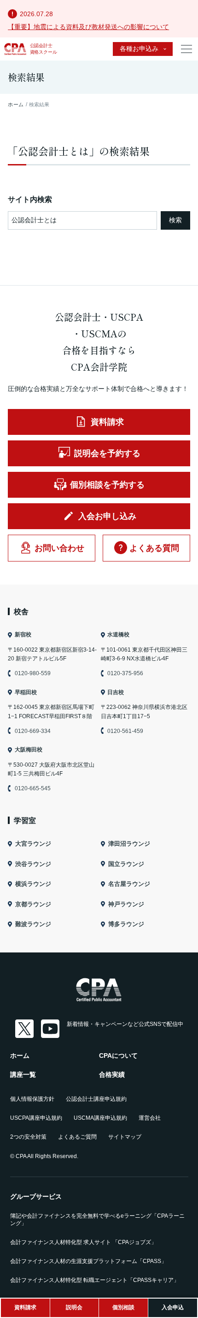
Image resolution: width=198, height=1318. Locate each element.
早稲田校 (25, 692)
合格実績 (112, 1074)
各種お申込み (139, 48)
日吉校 (115, 692)
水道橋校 (118, 634)
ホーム (19, 1055)
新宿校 (23, 634)
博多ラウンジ (126, 924)
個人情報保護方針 (32, 1099)
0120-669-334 (32, 731)
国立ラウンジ (126, 863)
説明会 (74, 1307)
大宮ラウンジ (33, 843)
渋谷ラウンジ (33, 863)
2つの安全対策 (28, 1137)
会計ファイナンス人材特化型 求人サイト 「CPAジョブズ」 (83, 1242)
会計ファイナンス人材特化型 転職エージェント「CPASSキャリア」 (94, 1280)
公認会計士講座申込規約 (96, 1099)
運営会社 (150, 1118)
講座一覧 (23, 1074)
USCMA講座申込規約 (100, 1118)
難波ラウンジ (33, 924)
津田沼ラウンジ (129, 843)
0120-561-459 (125, 731)
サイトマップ (124, 1137)
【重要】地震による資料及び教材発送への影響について (88, 27)
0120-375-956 (125, 673)
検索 (175, 220)
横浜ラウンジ (33, 883)
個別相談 (123, 1307)
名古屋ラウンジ (129, 883)
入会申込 (173, 1307)
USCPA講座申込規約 (36, 1118)
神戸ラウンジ (126, 904)
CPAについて (118, 1055)
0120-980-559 (32, 673)
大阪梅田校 (28, 749)
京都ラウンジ (33, 904)
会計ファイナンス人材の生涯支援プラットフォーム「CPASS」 (88, 1261)
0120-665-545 (32, 788)
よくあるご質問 (77, 1137)
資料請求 (25, 1307)
